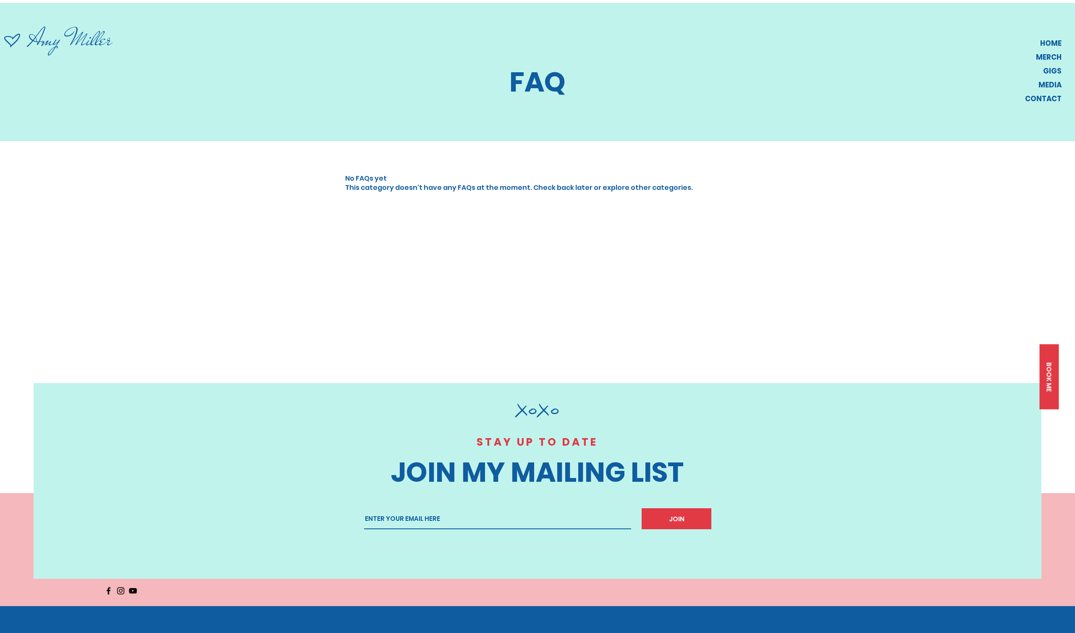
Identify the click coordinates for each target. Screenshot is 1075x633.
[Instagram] (121, 591)
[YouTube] (133, 591)
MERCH (1049, 57)
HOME (1051, 43)
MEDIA (1050, 85)
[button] (1049, 376)
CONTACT (1043, 99)
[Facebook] (108, 591)
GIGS (1052, 71)
